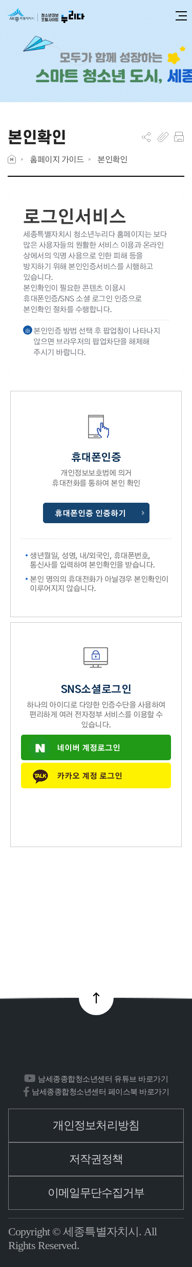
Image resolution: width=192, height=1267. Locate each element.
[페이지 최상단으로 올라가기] (96, 997)
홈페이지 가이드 (56, 159)
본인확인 (112, 159)
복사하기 (163, 137)
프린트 (179, 137)
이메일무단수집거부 (96, 1192)
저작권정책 (96, 1159)
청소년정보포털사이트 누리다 (46, 16)
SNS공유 (146, 137)
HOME (12, 159)
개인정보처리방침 (96, 1125)
